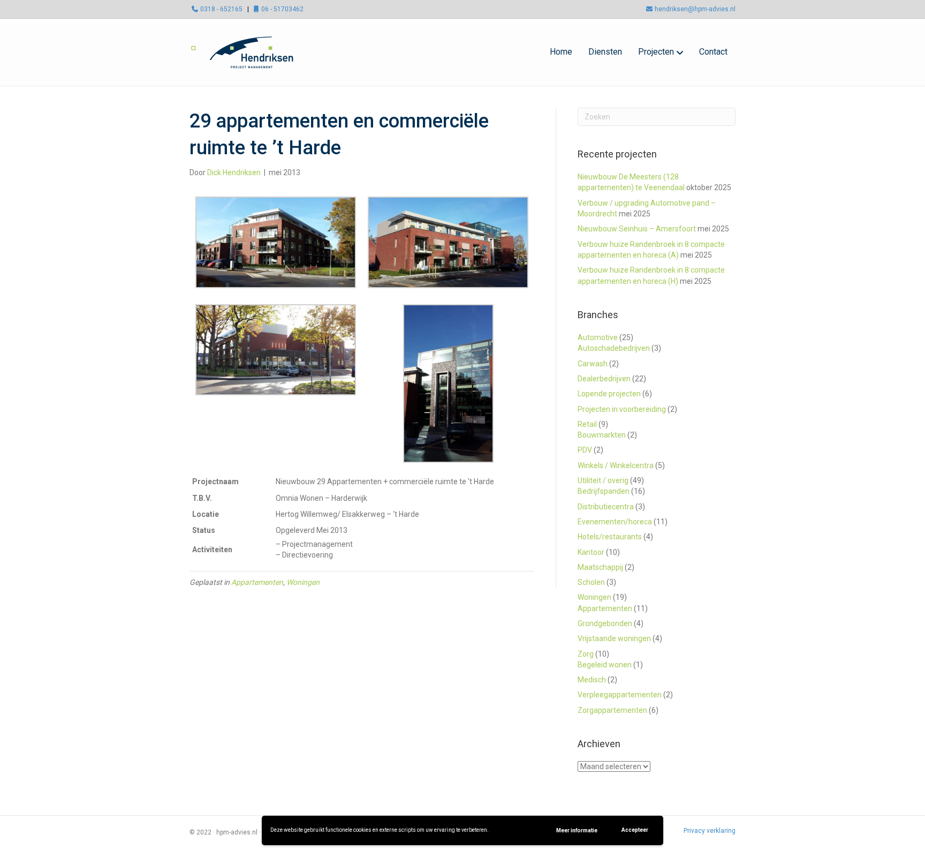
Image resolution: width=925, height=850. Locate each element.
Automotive (598, 337)
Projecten (656, 52)
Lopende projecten (609, 393)
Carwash (593, 363)
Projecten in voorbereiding (622, 409)
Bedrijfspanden (604, 491)
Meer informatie (576, 830)
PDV (585, 450)
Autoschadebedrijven (614, 348)
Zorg (586, 654)
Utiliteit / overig (603, 480)
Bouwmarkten (602, 435)
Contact (713, 52)
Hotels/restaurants (610, 536)
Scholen (591, 582)
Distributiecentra (606, 506)
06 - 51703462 (282, 9)
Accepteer (634, 830)
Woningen (303, 582)
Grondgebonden (605, 623)
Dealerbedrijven (604, 378)
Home (561, 52)
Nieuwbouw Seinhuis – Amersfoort (637, 228)
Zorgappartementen (612, 710)
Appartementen (257, 582)
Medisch (592, 679)
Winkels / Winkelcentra (616, 465)
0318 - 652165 (221, 9)
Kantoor (591, 552)
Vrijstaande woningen (614, 638)
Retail (587, 424)
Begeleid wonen (605, 664)
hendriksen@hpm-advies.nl (695, 9)
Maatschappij (600, 567)
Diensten (605, 52)
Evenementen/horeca (615, 521)
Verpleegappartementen (620, 694)
